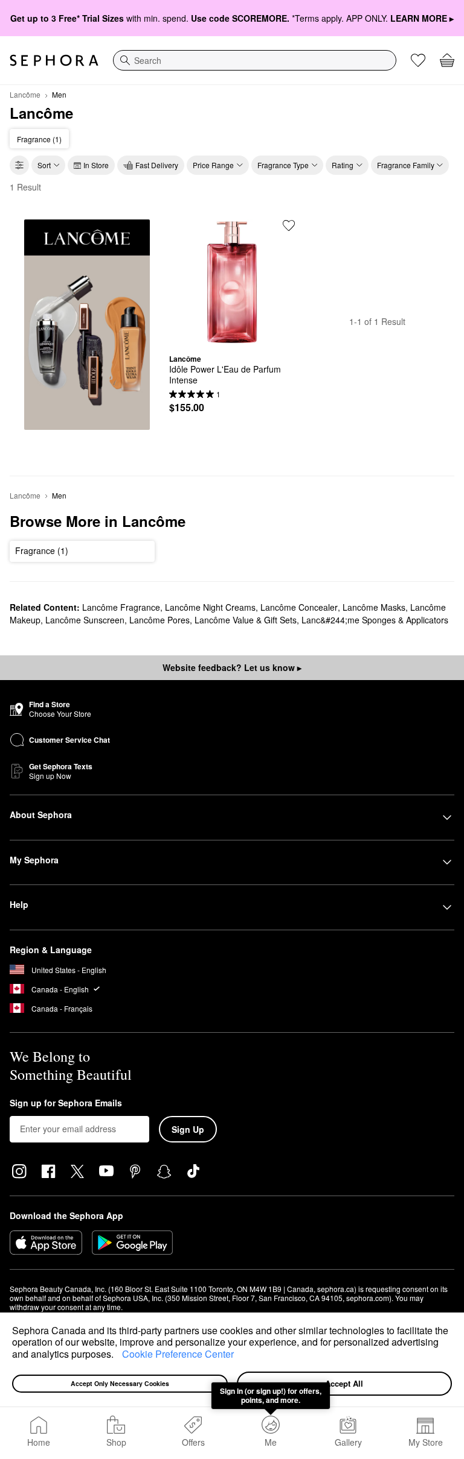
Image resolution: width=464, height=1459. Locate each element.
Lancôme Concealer (299, 607)
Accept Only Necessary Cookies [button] (120, 1383)
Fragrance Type (283, 165)
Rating (342, 165)
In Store (96, 165)
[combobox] (254, 60)
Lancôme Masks (374, 607)
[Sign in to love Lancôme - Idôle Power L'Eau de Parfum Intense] (289, 225)
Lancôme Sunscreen (84, 620)
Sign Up (188, 1129)
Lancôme (25, 94)
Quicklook (232, 336)
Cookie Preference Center (178, 1354)
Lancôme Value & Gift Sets (246, 620)
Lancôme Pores (159, 620)
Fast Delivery (156, 165)
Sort (44, 165)
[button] (118, 1355)
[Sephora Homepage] (54, 60)
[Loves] (418, 60)
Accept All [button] (344, 1383)
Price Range (213, 165)
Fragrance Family (405, 165)
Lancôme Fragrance (121, 607)
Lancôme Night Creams (210, 607)
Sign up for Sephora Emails (66, 1103)
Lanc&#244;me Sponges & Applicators (374, 620)
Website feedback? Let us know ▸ (232, 667)
